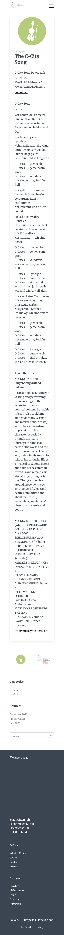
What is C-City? (18, 853)
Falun (13, 894)
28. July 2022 (20, 51)
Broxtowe (15, 886)
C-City (13, 857)
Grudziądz (16, 899)
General (14, 690)
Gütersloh (15, 903)
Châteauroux (17, 890)
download (21, 92)
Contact (14, 862)
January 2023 (17, 718)
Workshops (16, 694)
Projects (14, 866)
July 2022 (15, 723)
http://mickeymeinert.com (31, 631)
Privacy (38, 927)
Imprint (26, 927)
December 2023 (18, 714)
